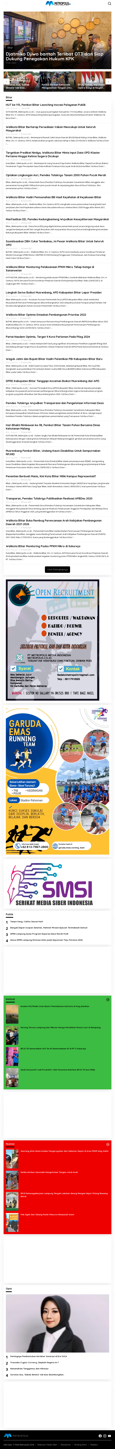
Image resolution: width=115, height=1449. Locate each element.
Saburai (14, 318)
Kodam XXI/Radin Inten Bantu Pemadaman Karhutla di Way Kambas (55, 1006)
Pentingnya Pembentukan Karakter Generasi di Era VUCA (93, 86)
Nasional (14, 108)
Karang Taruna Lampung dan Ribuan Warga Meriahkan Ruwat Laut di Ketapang (61, 1027)
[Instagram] (105, 1436)
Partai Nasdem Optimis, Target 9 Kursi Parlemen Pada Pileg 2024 (48, 336)
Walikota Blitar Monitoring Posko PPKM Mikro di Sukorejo (43, 546)
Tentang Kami (80, 1444)
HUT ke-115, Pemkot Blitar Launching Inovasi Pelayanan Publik (46, 105)
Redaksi (94, 1444)
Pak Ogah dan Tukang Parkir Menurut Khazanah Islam (47, 1214)
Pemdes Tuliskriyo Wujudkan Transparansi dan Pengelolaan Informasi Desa (55, 403)
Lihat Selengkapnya (57, 569)
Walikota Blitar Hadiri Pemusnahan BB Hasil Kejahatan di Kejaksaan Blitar (53, 197)
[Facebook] (100, 1436)
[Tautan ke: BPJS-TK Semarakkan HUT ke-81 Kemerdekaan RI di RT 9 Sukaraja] (12, 1056)
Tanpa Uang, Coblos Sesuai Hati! (26, 921)
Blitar (10, 47)
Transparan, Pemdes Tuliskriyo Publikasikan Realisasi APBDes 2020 (49, 498)
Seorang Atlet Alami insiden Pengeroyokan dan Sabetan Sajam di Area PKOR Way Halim (64, 1151)
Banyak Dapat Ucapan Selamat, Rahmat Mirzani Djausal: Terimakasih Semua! (48, 927)
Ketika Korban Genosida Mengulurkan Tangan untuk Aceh (21, 86)
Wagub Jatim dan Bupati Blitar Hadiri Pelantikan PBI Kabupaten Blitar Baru (54, 359)
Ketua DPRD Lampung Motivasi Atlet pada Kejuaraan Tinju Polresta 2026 (46, 940)
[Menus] (6, 3)
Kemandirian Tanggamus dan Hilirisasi (29, 1368)
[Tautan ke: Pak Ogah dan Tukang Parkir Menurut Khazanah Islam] (12, 1222)
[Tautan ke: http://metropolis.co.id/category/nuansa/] (108, 1144)
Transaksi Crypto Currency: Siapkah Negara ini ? (34, 1362)
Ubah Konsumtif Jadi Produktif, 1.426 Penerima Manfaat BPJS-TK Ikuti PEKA (58, 1070)
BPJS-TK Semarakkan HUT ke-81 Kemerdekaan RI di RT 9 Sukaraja (53, 1048)
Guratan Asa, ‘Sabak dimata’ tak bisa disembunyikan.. (37, 1374)
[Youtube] (109, 1436)
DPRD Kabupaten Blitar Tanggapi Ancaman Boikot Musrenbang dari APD (52, 381)
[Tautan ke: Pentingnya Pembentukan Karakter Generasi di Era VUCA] (57, 1323)
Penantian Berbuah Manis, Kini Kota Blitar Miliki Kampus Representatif (51, 476)
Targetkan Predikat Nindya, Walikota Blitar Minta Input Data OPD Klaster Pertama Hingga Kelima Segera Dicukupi (53, 154)
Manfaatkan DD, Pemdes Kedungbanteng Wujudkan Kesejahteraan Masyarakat (57, 219)
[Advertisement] (57, 970)
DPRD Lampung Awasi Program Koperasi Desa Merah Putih (39, 934)
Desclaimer (66, 1444)
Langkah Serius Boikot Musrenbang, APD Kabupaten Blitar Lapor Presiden (54, 292)
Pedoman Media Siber (47, 1444)
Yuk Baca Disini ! (97, 166)
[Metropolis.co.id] (58, 3)
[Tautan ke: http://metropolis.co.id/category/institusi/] (108, 999)
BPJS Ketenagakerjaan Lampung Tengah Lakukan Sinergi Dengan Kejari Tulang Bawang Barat (64, 1195)
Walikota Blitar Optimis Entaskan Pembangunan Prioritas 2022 (46, 314)
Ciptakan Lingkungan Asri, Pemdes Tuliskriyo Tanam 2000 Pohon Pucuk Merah (56, 175)
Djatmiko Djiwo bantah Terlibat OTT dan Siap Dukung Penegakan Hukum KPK (54, 56)
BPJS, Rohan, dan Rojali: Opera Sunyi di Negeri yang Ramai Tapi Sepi (56, 86)
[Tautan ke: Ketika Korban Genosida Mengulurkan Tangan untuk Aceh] (12, 1179)
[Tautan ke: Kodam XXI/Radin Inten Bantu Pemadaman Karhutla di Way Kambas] (12, 1014)
